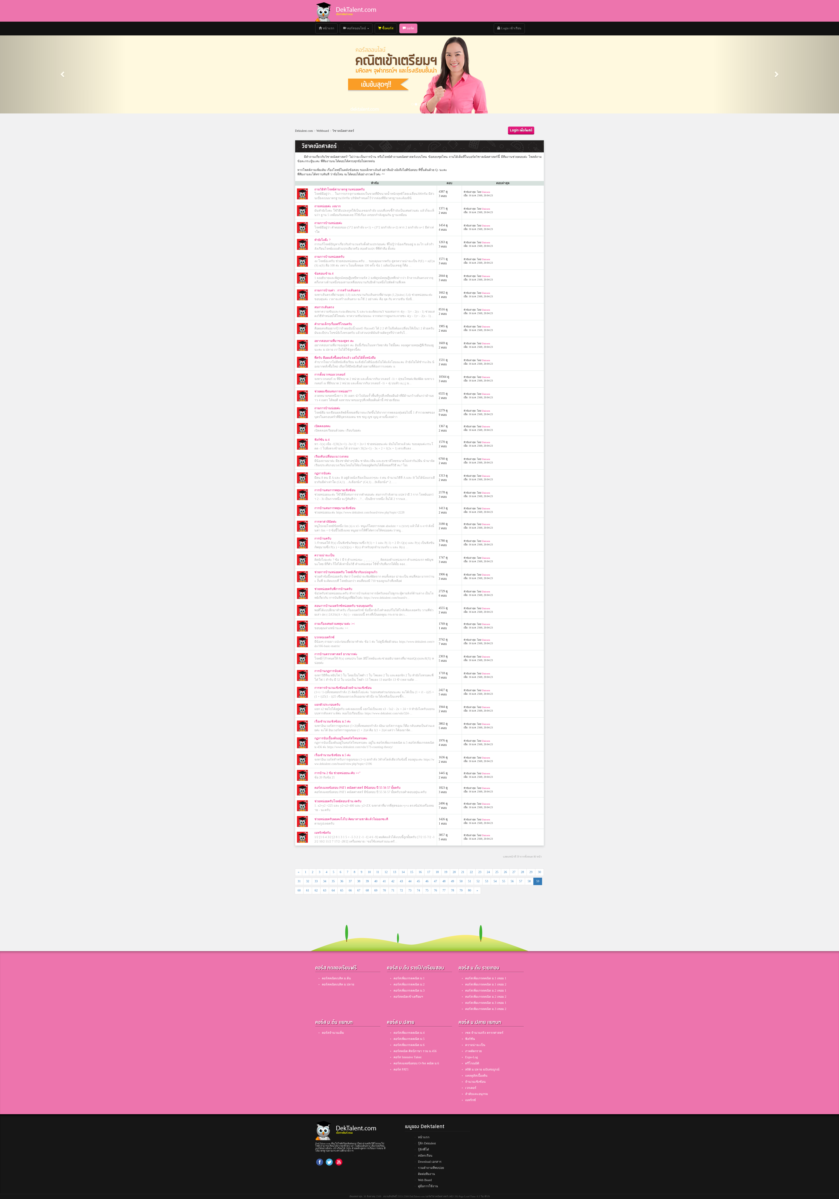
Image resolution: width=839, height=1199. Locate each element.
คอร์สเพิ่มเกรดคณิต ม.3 (409, 990)
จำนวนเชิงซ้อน (475, 1081)
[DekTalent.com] (323, 11)
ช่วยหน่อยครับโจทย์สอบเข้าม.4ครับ (337, 801)
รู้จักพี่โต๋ (423, 1149)
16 (420, 872)
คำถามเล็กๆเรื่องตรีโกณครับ (333, 324)
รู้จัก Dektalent (427, 1143)
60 (299, 890)
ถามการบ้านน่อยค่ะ (327, 408)
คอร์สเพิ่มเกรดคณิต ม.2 (409, 984)
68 (367, 890)
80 (469, 890)
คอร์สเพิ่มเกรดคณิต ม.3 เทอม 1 (485, 1002)
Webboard (322, 130)
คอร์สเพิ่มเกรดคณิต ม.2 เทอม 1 (485, 990)
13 (394, 872)
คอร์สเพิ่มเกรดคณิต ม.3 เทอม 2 (485, 1009)
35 (333, 881)
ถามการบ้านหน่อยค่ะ (328, 223)
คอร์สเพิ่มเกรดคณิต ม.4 (409, 1032)
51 (469, 881)
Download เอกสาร (430, 1161)
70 (384, 890)
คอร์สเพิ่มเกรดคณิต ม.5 (409, 1039)
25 (496, 872)
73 (409, 890)
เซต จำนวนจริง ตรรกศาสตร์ (484, 1032)
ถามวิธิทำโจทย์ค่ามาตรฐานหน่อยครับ (339, 189)
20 (454, 872)
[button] (63, 74)
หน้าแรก (329, 28)
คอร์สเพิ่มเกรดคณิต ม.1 (409, 978)
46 (426, 881)
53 (486, 881)
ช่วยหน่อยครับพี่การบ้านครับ (333, 589)
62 (316, 890)
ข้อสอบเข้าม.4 (323, 273)
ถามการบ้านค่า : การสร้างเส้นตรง (337, 290)
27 (513, 872)
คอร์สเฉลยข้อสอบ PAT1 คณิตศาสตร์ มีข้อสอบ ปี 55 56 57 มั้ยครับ (357, 787)
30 (539, 872)
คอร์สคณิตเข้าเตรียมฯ (408, 996)
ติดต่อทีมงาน (426, 1174)
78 (452, 890)
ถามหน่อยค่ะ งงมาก (327, 206)
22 (471, 872)
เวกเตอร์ (470, 1087)
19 (445, 872)
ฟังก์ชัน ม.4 (321, 439)
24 (488, 872)
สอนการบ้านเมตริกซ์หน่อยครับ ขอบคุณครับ (343, 605)
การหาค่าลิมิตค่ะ (325, 521)
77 (444, 890)
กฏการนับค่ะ (322, 473)
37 (350, 881)
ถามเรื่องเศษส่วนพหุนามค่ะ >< (334, 623)
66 (350, 890)
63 (324, 890)
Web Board (425, 1180)
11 (377, 872)
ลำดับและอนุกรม (476, 1094)
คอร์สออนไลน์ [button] (356, 28)
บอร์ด (410, 28)
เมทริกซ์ (470, 1100)
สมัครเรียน (425, 1155)
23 (479, 872)
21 (462, 872)
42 (392, 881)
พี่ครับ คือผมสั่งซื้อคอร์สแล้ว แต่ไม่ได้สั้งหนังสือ (345, 357)
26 (505, 872)
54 (495, 881)
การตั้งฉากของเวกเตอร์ (329, 374)
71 (392, 890)
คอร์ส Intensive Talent (407, 1057)
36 (341, 881)
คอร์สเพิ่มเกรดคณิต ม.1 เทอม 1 (485, 978)
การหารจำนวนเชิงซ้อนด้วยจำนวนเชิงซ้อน (343, 687)
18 (437, 872)
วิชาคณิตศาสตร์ (343, 130)
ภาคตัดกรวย (473, 1051)
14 (403, 872)
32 (307, 881)
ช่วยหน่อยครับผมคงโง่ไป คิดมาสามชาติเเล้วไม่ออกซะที (351, 819)
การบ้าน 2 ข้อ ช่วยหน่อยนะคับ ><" (337, 773)
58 (529, 881)
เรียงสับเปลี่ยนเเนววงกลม (331, 456)
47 (435, 881)
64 (333, 890)
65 (341, 890)
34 (324, 881)
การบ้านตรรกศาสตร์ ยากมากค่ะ (335, 654)
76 (435, 890)
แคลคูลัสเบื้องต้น (476, 1075)
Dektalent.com (304, 130)
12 (386, 872)
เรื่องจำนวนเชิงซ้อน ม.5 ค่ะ (332, 721)
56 (512, 881)
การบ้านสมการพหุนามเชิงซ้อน (334, 490)
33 (316, 881)
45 (418, 881)
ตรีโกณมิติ (472, 1063)
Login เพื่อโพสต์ (521, 130)
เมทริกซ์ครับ (322, 832)
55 (503, 881)
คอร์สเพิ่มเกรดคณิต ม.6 (409, 1045)
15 (411, 872)
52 (478, 881)
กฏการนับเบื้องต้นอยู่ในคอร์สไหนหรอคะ (340, 738)
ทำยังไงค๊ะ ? (322, 240)
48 (444, 881)
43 (401, 881)
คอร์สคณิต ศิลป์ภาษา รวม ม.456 (415, 1051)
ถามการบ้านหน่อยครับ (329, 256)
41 (384, 881)
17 (428, 872)
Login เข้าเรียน (510, 28)
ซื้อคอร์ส (387, 28)
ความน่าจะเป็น (324, 555)
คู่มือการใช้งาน (428, 1186)
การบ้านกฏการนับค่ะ (328, 671)
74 (418, 890)
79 (461, 890)
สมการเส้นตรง (324, 307)
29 (530, 872)
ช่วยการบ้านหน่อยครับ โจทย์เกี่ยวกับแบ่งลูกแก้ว (345, 572)
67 (358, 890)
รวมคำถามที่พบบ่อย (431, 1167)
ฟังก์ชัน (470, 1039)
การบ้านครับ (322, 538)
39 (367, 881)
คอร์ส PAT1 (401, 1069)
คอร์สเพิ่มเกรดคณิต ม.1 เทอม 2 (485, 984)
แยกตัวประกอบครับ (327, 704)
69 (375, 890)
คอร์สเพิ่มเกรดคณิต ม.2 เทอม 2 (485, 996)
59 (537, 881)
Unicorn (486, 192)
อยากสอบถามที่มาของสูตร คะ (334, 341)
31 (299, 881)
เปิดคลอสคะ (322, 426)
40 (375, 881)
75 (426, 890)
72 (401, 890)
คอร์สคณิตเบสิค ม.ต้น (336, 978)
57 (520, 881)
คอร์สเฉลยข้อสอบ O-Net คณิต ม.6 (416, 1063)
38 (358, 881)
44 (409, 881)
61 (307, 890)
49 (452, 881)
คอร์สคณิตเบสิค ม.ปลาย (338, 984)
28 (522, 872)
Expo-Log (471, 1057)
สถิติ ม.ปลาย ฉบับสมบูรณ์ (482, 1069)
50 (461, 881)
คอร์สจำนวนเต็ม (333, 1032)
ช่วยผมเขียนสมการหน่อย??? (333, 391)
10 (369, 872)
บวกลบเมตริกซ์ (324, 637)
